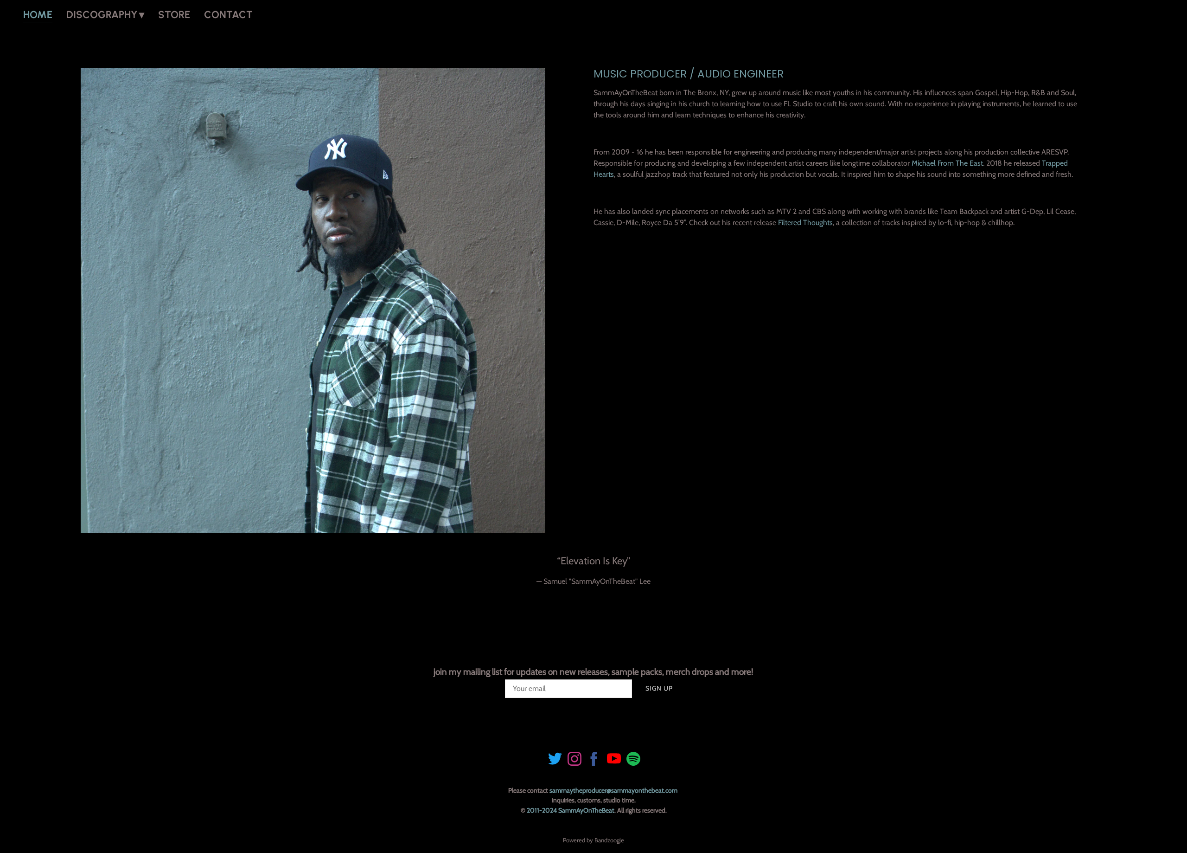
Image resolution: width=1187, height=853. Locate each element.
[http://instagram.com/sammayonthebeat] (574, 760)
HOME (37, 14)
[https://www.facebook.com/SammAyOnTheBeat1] (594, 760)
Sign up (659, 688)
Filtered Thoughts (805, 222)
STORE (174, 14)
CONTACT (228, 14)
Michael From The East (947, 163)
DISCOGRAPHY (102, 14)
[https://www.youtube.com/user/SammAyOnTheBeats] (614, 760)
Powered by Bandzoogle (593, 840)
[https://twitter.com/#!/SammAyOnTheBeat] (555, 760)
